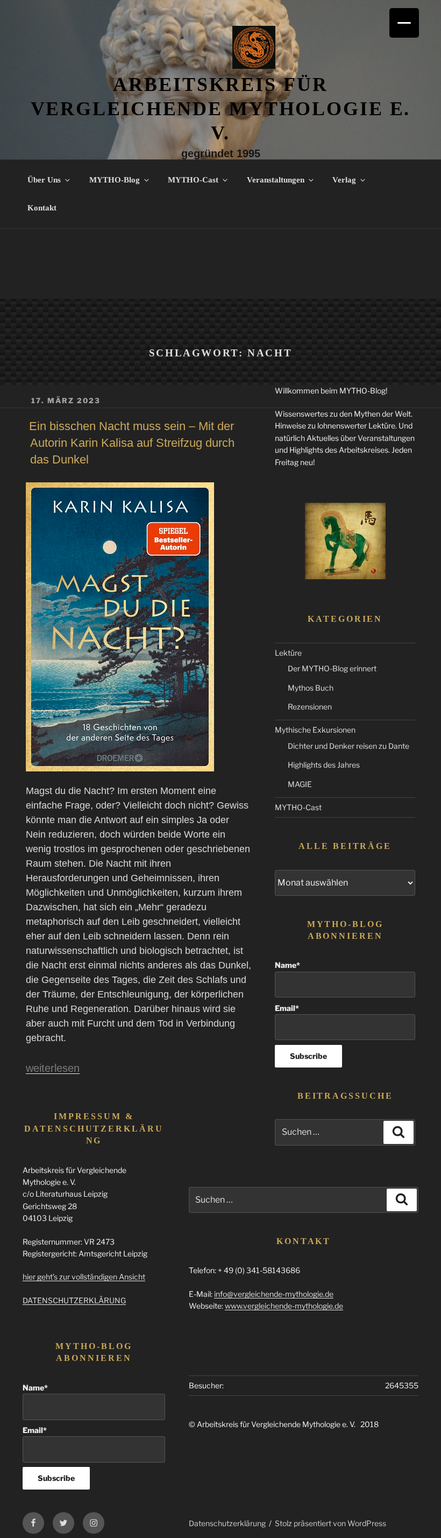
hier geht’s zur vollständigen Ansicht (84, 1276)
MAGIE (300, 784)
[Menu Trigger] (404, 23)
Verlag (344, 179)
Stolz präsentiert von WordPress (330, 1523)
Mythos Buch (310, 687)
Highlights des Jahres (324, 764)
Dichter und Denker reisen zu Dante (348, 745)
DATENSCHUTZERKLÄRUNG (74, 1300)
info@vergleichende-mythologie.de (273, 1293)
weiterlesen (53, 1068)
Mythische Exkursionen (315, 729)
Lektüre (288, 652)
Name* (287, 965)
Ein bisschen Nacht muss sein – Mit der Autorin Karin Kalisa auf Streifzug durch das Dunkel (131, 442)
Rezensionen (310, 706)
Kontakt (41, 207)
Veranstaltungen (275, 179)
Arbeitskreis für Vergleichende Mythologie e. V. (221, 109)
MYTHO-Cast (193, 179)
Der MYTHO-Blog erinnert (332, 668)
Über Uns (44, 179)
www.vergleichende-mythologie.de (284, 1305)
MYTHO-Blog (114, 179)
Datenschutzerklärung (227, 1523)
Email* (287, 1008)
